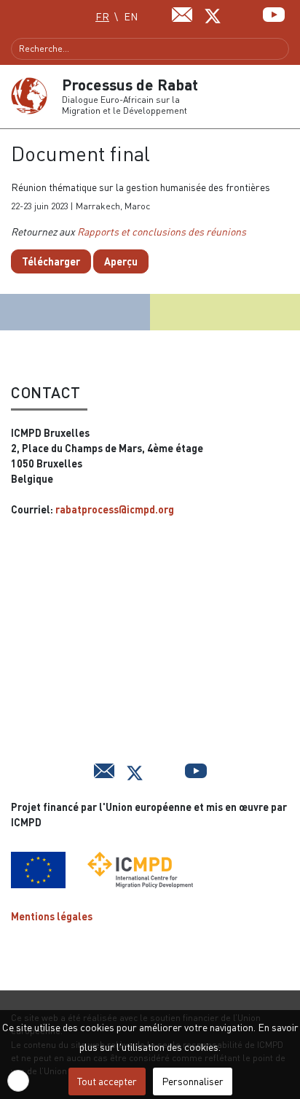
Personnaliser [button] (193, 1081)
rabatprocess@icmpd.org (114, 509)
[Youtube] (274, 13)
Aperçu (121, 261)
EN (131, 16)
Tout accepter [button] (107, 1081)
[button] (283, 96)
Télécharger (51, 261)
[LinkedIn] (244, 13)
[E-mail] (182, 13)
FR (102, 16)
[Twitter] (213, 14)
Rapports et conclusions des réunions (161, 231)
